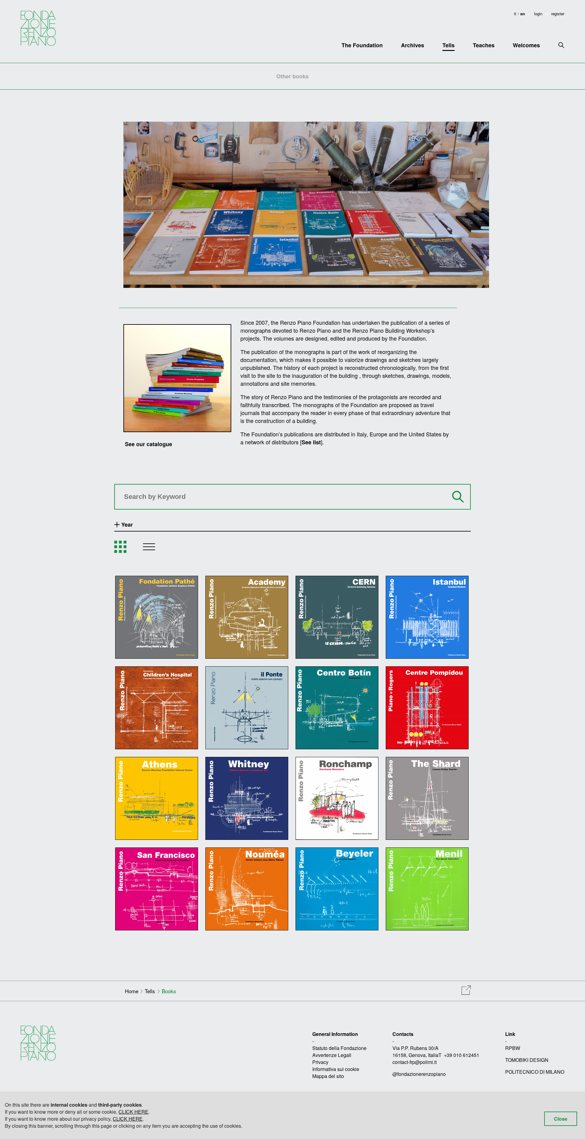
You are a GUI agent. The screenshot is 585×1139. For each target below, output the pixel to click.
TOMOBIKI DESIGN (526, 1059)
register (557, 13)
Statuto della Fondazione (339, 1047)
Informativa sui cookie (335, 1069)
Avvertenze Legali (331, 1054)
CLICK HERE (133, 1111)
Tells (448, 45)
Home (131, 991)
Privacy (320, 1062)
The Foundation (362, 45)
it (515, 13)
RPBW (512, 1047)
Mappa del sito (328, 1076)
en (522, 13)
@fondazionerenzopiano (419, 1073)
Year (126, 524)
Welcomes (526, 45)
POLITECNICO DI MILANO (534, 1071)
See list (311, 442)
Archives (412, 45)
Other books (292, 76)
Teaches (484, 45)
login (538, 13)
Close (560, 1118)
